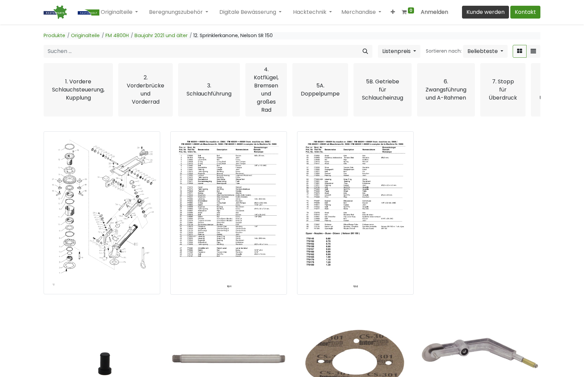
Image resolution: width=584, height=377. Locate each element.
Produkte (54, 35)
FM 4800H (117, 35)
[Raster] (520, 51)
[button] (393, 12)
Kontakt (525, 12)
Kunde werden (485, 12)
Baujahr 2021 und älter (161, 35)
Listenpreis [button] (397, 51)
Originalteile (85, 35)
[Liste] (533, 51)
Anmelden (434, 12)
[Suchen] (365, 51)
